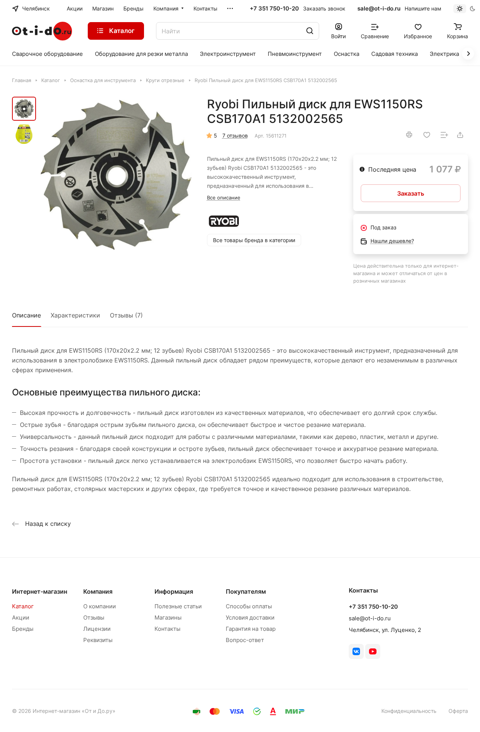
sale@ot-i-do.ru (378, 8)
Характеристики (75, 315)
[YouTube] (372, 651)
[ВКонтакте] (356, 651)
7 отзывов (235, 135)
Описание (26, 315)
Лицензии (97, 628)
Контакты (167, 628)
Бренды (22, 628)
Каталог (23, 606)
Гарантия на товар (251, 628)
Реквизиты (97, 640)
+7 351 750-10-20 (274, 8)
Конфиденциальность (408, 711)
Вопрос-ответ (245, 640)
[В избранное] (427, 135)
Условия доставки (250, 617)
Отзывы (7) (126, 315)
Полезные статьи (178, 606)
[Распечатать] (409, 134)
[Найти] (309, 31)
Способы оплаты (249, 606)
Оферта (458, 711)
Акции (20, 617)
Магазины (168, 617)
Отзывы (93, 617)
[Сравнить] (444, 135)
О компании (99, 606)
